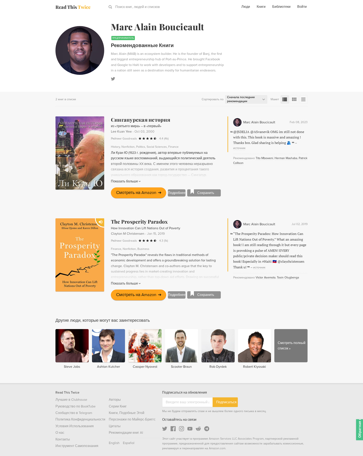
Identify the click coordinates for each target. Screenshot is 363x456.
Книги (261, 7)
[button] (352, 445)
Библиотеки (281, 7)
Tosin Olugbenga (288, 277)
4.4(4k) (163, 138)
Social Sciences (157, 147)
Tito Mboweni (264, 158)
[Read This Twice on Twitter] (164, 428)
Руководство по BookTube (75, 406)
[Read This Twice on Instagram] (181, 428)
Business (143, 249)
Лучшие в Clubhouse (71, 400)
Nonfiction (128, 147)
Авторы (115, 400)
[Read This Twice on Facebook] (173, 428)
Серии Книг (118, 406)
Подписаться (226, 402)
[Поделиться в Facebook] (353, 28)
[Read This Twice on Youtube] (189, 428)
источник (239, 148)
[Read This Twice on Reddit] (198, 428)
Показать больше (124, 181)
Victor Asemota (265, 277)
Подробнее (176, 193)
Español (128, 443)
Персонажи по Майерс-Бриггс (132, 419)
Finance (173, 147)
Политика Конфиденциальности (80, 419)
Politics (140, 147)
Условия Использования (74, 426)
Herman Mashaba (286, 158)
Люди (245, 7)
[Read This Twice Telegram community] (206, 428)
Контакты (62, 439)
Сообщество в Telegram (73, 413)
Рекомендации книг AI (126, 433)
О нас (59, 433)
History (115, 147)
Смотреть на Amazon (139, 192)
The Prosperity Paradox (139, 221)
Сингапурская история (140, 119)
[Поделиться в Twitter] (353, 21)
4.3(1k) (163, 240)
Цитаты (115, 426)
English (114, 443)
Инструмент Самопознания (76, 446)
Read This (73, 7)
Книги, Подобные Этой (126, 413)
